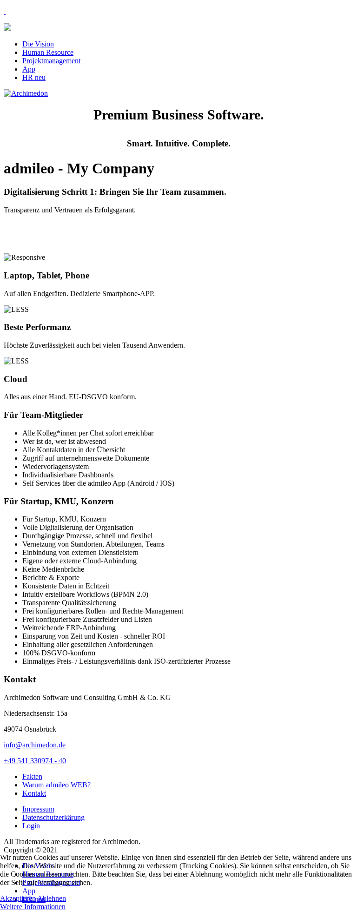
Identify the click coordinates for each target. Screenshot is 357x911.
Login (31, 826)
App (28, 69)
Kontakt (34, 793)
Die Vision (38, 44)
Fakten (32, 776)
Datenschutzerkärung (53, 817)
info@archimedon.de (35, 745)
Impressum (38, 809)
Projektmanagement (51, 61)
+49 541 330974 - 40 (35, 761)
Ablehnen (51, 898)
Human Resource (47, 52)
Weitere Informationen (33, 907)
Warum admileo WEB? (56, 785)
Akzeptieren (18, 898)
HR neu (34, 77)
